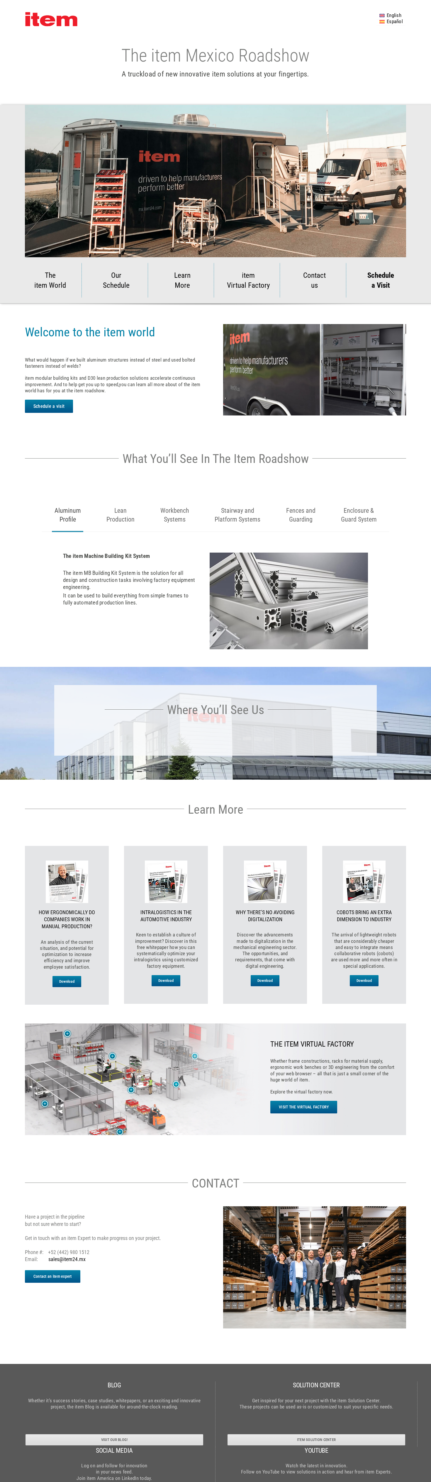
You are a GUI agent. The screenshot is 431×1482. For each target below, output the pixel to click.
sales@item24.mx (67, 1259)
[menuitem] (390, 15)
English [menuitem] (394, 15)
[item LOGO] (51, 14)
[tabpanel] (215, 590)
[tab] (67, 515)
